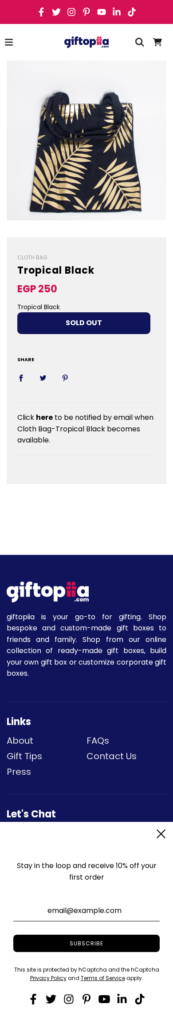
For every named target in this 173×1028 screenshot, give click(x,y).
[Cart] (157, 42)
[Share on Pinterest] (65, 378)
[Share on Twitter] (43, 378)
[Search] (140, 42)
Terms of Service (103, 978)
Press (19, 771)
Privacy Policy (48, 978)
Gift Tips (24, 756)
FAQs (97, 740)
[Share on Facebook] (21, 378)
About (20, 740)
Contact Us (111, 756)
